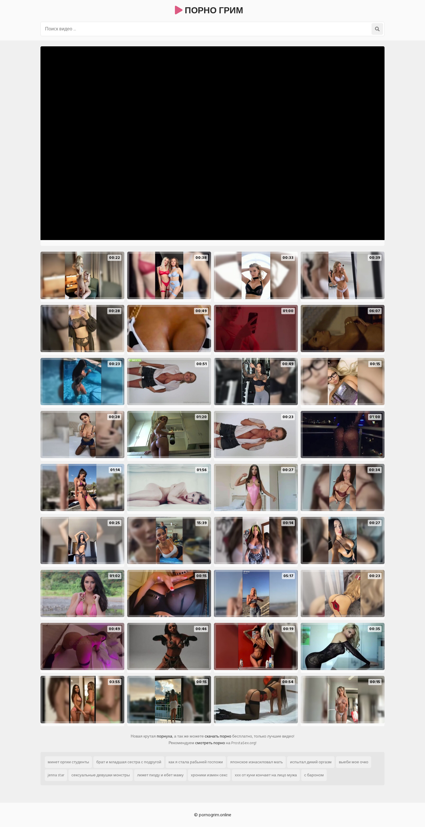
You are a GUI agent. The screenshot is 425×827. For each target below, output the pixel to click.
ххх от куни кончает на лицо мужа (266, 775)
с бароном (314, 775)
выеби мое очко (353, 762)
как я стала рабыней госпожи (196, 762)
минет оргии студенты (68, 762)
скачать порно (218, 736)
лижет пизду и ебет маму (160, 775)
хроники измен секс (209, 775)
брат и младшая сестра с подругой (128, 762)
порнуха (164, 736)
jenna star (56, 775)
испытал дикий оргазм (311, 762)
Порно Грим (212, 11)
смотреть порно (210, 743)
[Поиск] (377, 29)
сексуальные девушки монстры (100, 775)
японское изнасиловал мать (256, 762)
